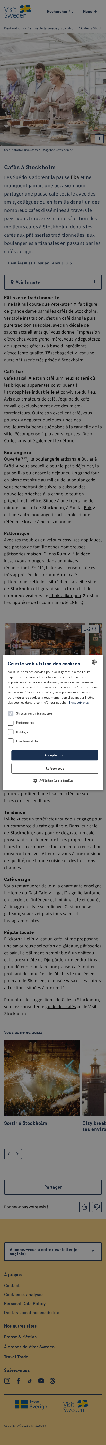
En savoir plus (79, 702)
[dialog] (53, 722)
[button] (53, 781)
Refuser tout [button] (55, 768)
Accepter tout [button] (55, 755)
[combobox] (94, 662)
